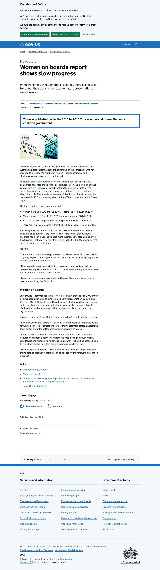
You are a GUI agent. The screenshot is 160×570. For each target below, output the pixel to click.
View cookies (88, 34)
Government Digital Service (69, 550)
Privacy (31, 546)
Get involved (108, 529)
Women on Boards (31, 374)
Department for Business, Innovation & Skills (50, 104)
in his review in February (60, 295)
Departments (109, 490)
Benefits (24, 490)
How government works (114, 523)
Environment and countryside (76, 501)
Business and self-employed (34, 501)
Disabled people (28, 523)
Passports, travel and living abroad (79, 518)
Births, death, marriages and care (37, 495)
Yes (52, 459)
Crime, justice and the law (33, 518)
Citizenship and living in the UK (35, 512)
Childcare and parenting (32, 506)
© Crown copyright (130, 562)
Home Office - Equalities (34, 386)
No (67, 459)
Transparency (109, 518)
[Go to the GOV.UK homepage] (30, 44)
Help (22, 546)
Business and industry (37, 51)
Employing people (70, 495)
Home (22, 51)
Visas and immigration (72, 523)
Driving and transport (31, 529)
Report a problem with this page (121, 459)
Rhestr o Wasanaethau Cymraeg (36, 550)
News (105, 495)
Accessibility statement (60, 546)
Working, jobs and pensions (75, 529)
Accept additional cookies (35, 34)
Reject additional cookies (65, 34)
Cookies (41, 546)
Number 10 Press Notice (35, 369)
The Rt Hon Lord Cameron (86, 104)
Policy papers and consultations (118, 512)
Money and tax (68, 512)
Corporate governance (60, 51)
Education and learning (73, 490)
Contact (78, 546)
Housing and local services (74, 506)
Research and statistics (114, 506)
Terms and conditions (96, 546)
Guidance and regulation (115, 501)
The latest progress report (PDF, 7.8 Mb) (41, 181)
